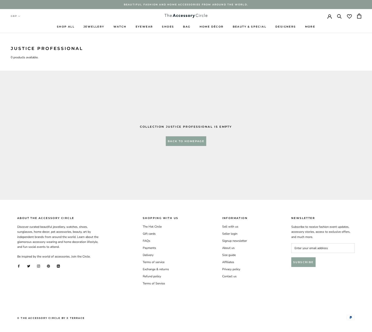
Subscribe (303, 262)
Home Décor (212, 26)
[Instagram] (38, 265)
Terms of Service (154, 283)
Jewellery (94, 26)
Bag (186, 26)
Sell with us (230, 227)
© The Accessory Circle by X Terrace (51, 318)
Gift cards (149, 234)
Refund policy (152, 276)
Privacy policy (231, 269)
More (310, 26)
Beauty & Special (249, 26)
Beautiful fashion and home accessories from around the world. (186, 4)
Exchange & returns (156, 269)
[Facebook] (18, 265)
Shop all (65, 26)
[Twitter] (28, 265)
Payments (149, 248)
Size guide (229, 255)
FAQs (146, 241)
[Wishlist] (349, 16)
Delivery (148, 255)
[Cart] (359, 16)
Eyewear (144, 26)
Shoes (168, 26)
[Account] (329, 16)
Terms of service (153, 262)
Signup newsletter (234, 241)
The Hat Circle (152, 227)
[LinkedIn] (58, 265)
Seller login (229, 234)
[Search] (339, 16)
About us (228, 248)
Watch (120, 26)
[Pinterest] (48, 265)
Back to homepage (186, 141)
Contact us (229, 276)
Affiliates (228, 262)
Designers (285, 26)
